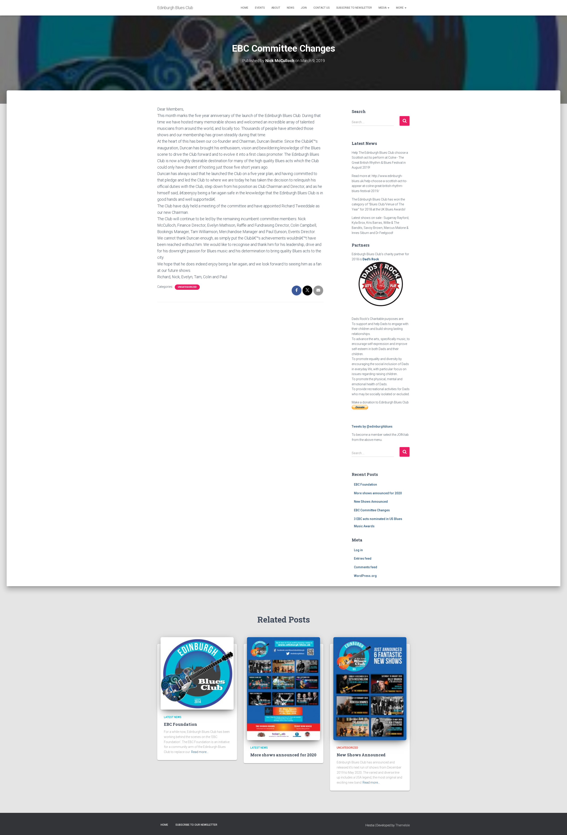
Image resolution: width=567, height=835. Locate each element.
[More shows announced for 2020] (283, 688)
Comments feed (365, 567)
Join (304, 7)
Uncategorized (187, 287)
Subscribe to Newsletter (354, 7)
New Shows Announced (371, 501)
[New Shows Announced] (369, 688)
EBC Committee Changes (372, 510)
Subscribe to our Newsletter (196, 824)
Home (244, 7)
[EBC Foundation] (197, 673)
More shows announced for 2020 (378, 493)
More (400, 7)
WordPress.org (365, 576)
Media (383, 7)
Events (260, 7)
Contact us (321, 7)
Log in (358, 550)
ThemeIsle (402, 825)
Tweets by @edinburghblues (372, 426)
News (290, 7)
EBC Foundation (365, 484)
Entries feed (362, 558)
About (275, 7)
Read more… (199, 752)
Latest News (172, 717)
